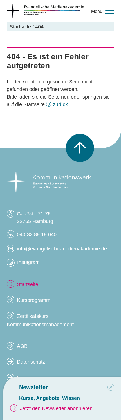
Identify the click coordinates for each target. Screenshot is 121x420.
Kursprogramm (33, 300)
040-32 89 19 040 (37, 234)
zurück (60, 104)
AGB (22, 346)
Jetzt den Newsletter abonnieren (56, 408)
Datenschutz (31, 362)
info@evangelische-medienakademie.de (62, 249)
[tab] (110, 387)
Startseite (27, 284)
